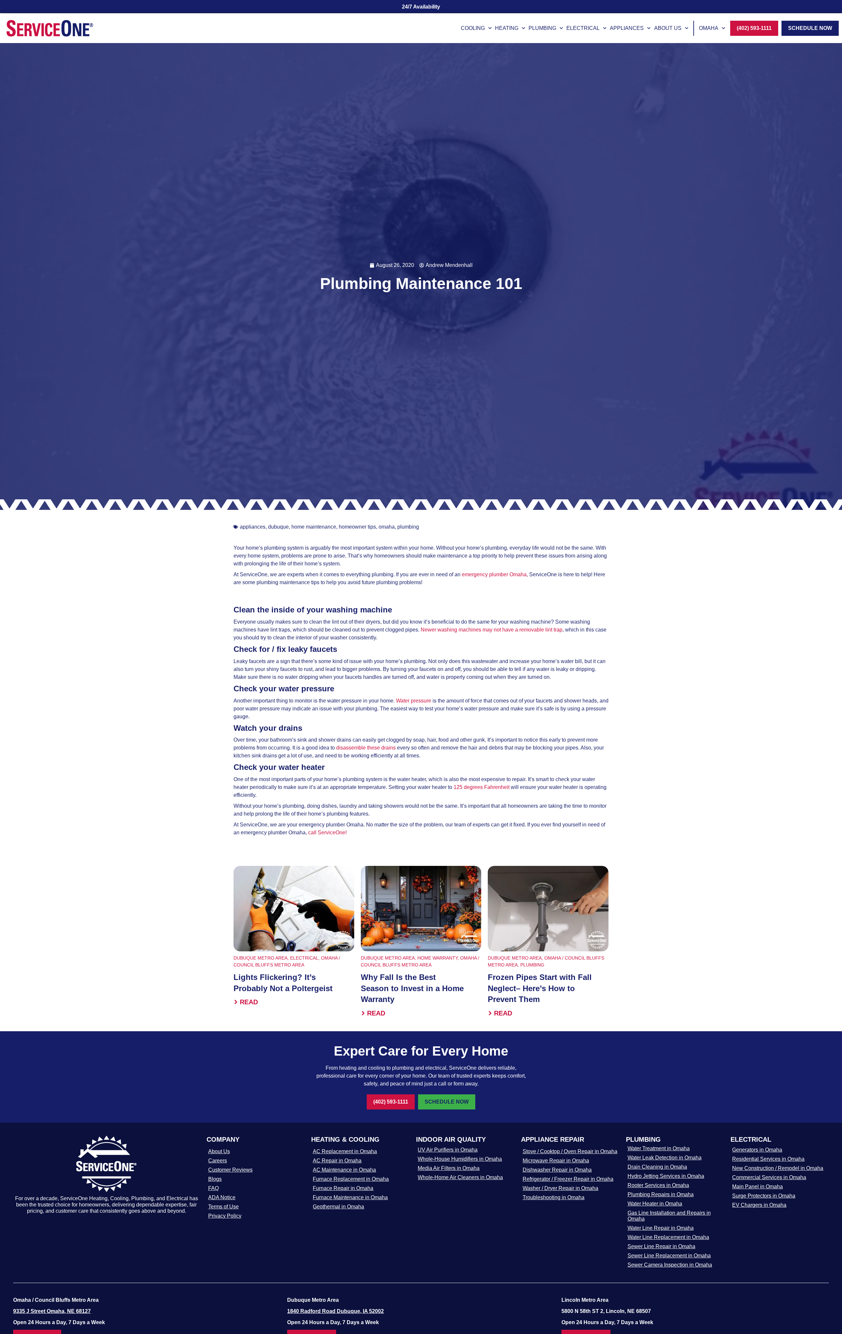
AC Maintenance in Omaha (344, 1170)
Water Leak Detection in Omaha (665, 1157)
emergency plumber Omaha (494, 574)
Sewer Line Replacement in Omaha (669, 1255)
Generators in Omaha (757, 1150)
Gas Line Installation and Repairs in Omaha (669, 1216)
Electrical (583, 28)
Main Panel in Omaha (757, 1186)
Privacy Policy (224, 1216)
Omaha (708, 28)
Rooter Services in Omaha (658, 1185)
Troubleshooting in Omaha (553, 1197)
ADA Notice (221, 1197)
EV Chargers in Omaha (759, 1205)
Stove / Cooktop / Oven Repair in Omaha (570, 1151)
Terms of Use (223, 1206)
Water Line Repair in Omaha (661, 1228)
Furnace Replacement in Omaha (351, 1179)
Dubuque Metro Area (260, 958)
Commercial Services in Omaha (769, 1177)
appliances (252, 527)
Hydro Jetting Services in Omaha (666, 1176)
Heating (506, 28)
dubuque (278, 527)
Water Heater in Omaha (655, 1203)
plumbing (408, 527)
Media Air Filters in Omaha (449, 1168)
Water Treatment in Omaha (659, 1148)
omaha (387, 527)
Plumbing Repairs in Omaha (661, 1194)
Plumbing (542, 28)
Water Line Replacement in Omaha (668, 1237)
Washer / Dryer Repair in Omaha (560, 1188)
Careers (217, 1160)
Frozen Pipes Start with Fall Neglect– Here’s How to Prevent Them (540, 988)
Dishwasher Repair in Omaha (557, 1170)
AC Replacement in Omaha (345, 1151)
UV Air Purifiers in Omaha (448, 1150)
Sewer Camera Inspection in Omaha (670, 1265)
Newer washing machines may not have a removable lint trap (490, 629)
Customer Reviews (230, 1170)
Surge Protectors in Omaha (763, 1196)
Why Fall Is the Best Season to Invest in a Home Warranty (412, 988)
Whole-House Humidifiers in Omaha (460, 1159)
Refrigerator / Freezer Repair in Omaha (568, 1179)
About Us (667, 28)
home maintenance (313, 527)
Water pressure (413, 700)
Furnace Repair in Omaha (343, 1188)
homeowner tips (357, 527)
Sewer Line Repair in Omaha (661, 1246)
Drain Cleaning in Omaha (657, 1167)
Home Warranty (437, 958)
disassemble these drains (366, 747)
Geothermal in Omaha (338, 1206)
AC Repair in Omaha (337, 1160)
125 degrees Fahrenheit (481, 787)
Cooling (473, 28)
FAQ (213, 1188)
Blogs (215, 1179)
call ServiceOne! (327, 832)
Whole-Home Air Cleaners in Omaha (460, 1177)
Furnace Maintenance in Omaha (350, 1197)
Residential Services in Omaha (768, 1159)
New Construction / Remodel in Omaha (777, 1168)
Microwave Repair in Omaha (556, 1160)
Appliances (627, 28)
